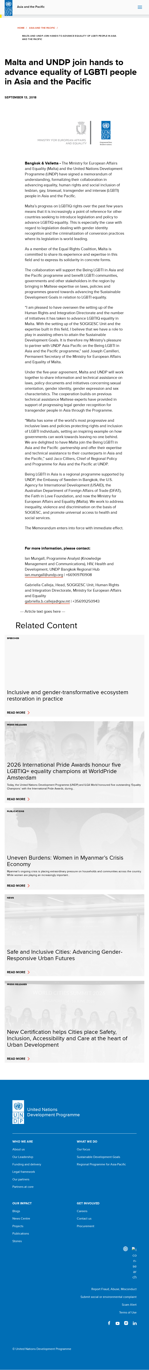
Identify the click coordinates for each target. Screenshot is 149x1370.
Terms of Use (128, 1312)
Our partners (20, 1179)
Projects (17, 1226)
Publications (20, 1233)
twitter (100, 1323)
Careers (82, 1211)
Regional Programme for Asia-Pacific (101, 1164)
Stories (17, 1241)
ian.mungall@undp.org (44, 574)
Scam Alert (129, 1304)
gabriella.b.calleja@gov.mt (47, 601)
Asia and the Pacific (31, 7)
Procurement (85, 1226)
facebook (109, 1323)
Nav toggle (140, 7)
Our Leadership (22, 1157)
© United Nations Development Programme (41, 1349)
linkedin (135, 1323)
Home (20, 28)
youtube (118, 1323)
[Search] (134, 1263)
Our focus (83, 1149)
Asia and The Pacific (42, 28)
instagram (126, 1323)
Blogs (16, 1211)
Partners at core (23, 1187)
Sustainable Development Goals (98, 1157)
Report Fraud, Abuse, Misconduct (114, 1289)
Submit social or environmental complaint (109, 1297)
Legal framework (23, 1172)
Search (133, 7)
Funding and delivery (26, 1164)
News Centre (21, 1218)
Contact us (84, 1218)
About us (18, 1149)
